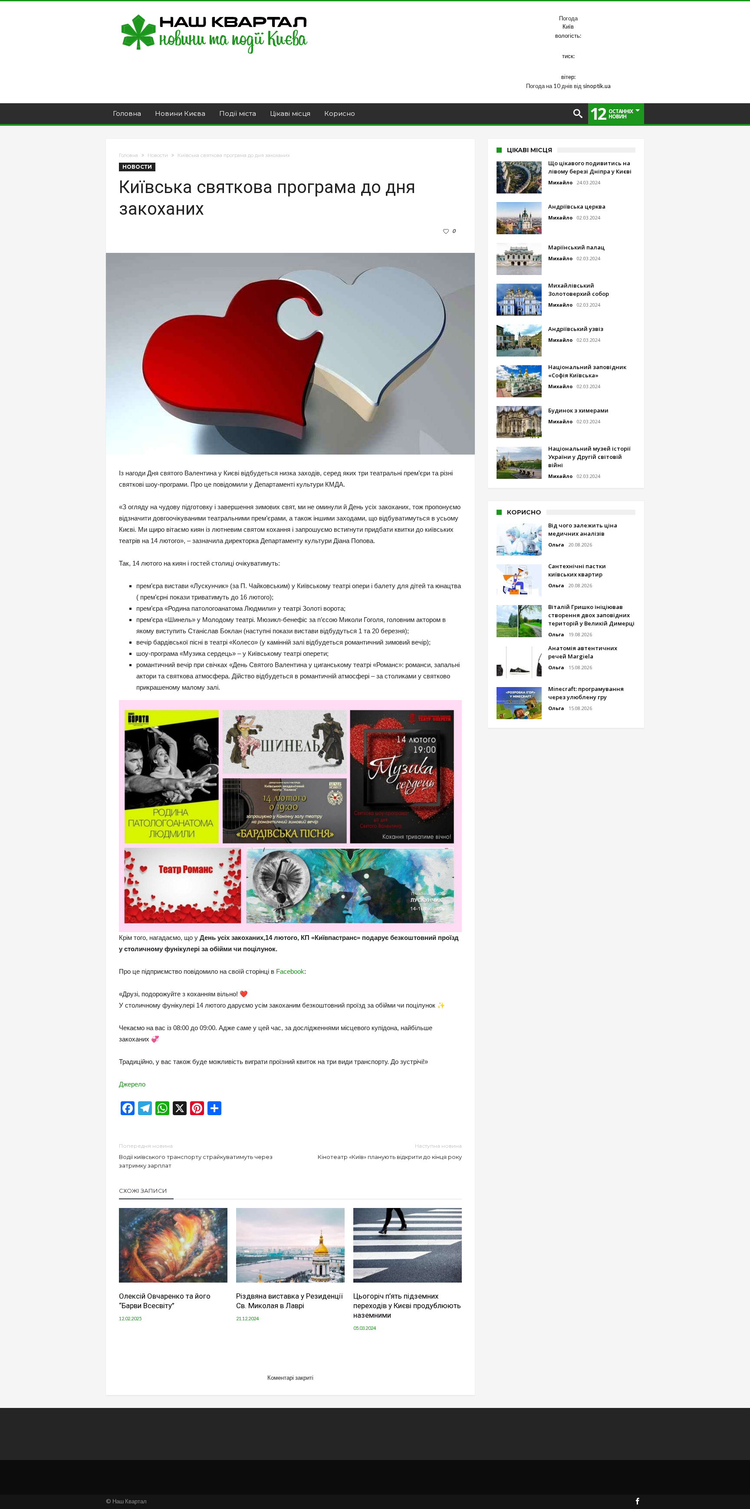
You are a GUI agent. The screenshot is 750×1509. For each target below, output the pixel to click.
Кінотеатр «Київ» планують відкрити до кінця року (390, 1151)
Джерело (132, 1084)
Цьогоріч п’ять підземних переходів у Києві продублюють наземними (407, 1305)
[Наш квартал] (214, 14)
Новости (158, 155)
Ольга (556, 544)
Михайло (560, 182)
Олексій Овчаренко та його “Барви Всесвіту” (165, 1301)
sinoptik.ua (597, 85)
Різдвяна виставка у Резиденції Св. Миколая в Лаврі (289, 1301)
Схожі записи (143, 1190)
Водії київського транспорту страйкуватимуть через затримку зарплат (196, 1155)
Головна (128, 155)
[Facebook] (637, 1502)
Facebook (290, 971)
